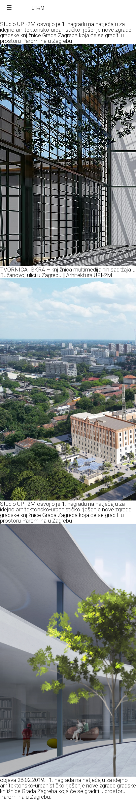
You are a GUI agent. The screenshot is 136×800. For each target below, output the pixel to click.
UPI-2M (38, 8)
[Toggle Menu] (9, 7)
